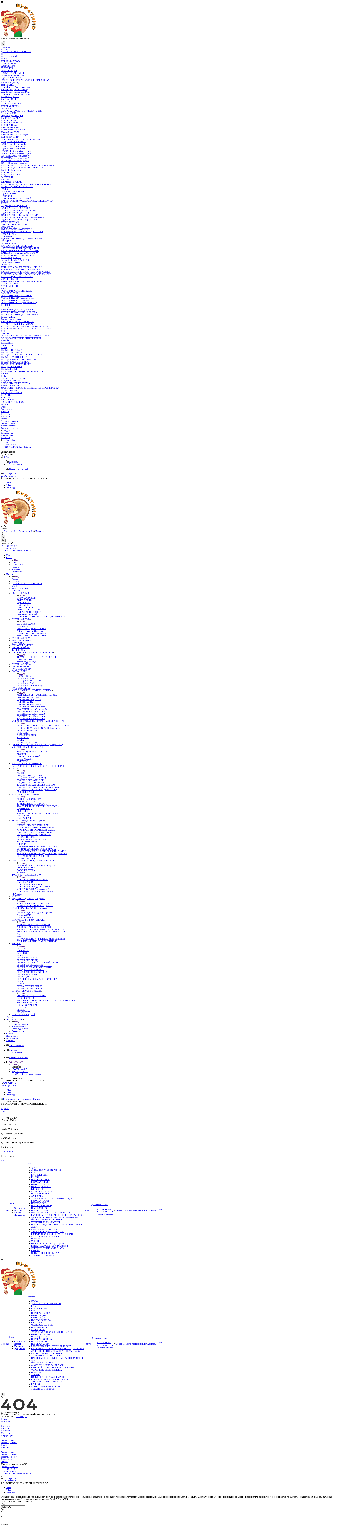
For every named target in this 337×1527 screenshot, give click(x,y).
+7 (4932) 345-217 (10, 440)
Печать (4, 1160)
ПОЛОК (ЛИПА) (24, 676)
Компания (5, 1421)
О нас (14, 562)
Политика (5, 1445)
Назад (16, 560)
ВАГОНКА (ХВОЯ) (26, 624)
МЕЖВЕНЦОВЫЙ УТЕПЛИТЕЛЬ (33, 752)
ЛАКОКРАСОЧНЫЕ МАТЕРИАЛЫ (33, 924)
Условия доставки (9, 1442)
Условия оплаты (8, 1440)
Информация (7, 1435)
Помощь (5, 1447)
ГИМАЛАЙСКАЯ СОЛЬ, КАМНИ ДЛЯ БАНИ (38, 865)
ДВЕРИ (20, 773)
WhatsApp (10, 487)
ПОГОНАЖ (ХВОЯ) (26, 598)
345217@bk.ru (9, 473)
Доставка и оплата (20, 1024)
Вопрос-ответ (7, 1459)
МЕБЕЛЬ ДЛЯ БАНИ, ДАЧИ (30, 799)
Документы (6, 1433)
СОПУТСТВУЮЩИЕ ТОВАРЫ (31, 995)
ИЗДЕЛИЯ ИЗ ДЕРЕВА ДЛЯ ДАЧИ (33, 903)
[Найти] (3, 44)
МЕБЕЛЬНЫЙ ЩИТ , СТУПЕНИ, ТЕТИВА (37, 695)
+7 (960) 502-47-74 (16, 447)
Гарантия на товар (9, 1457)
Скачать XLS (7, 1151)
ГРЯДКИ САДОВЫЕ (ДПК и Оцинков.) (35, 913)
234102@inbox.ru (8, 476)
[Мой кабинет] (2, 534)
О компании (6, 1426)
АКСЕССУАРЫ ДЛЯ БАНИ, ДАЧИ (33, 825)
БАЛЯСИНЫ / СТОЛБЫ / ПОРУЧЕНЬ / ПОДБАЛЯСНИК (43, 726)
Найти (4, 1507)
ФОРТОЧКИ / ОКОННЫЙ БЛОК (32, 879)
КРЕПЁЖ (21, 948)
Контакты (5, 1431)
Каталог (15, 579)
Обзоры (4, 1461)
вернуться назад (8, 1416)
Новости (5, 1428)
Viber (8, 483)
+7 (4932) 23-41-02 (9, 445)
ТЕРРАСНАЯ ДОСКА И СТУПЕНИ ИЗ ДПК (37, 657)
